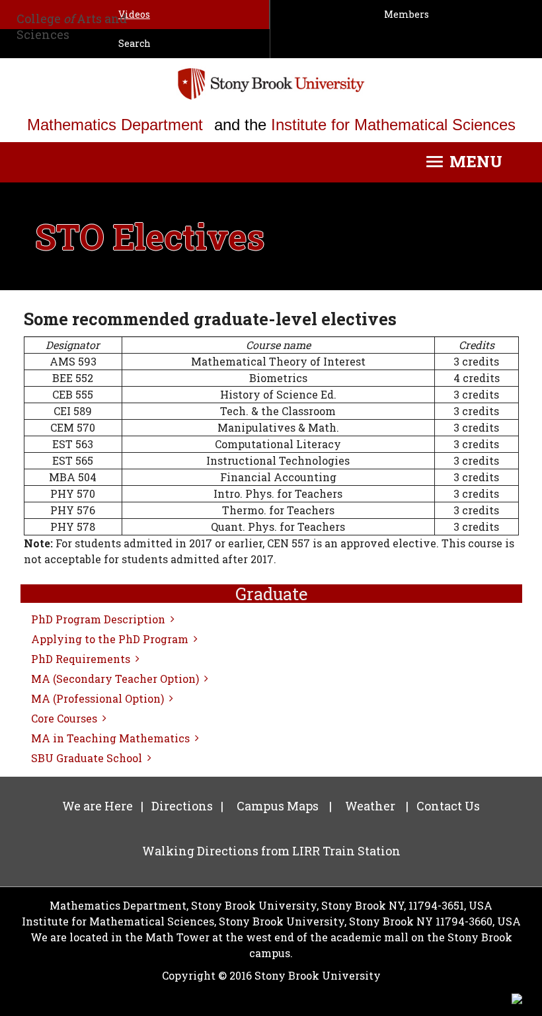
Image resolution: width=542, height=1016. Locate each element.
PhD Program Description (98, 619)
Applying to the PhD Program (109, 639)
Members (406, 14)
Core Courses (64, 718)
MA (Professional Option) (97, 698)
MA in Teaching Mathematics (110, 738)
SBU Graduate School (86, 758)
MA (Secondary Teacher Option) (115, 678)
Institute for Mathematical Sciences (393, 125)
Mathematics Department (115, 125)
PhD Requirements (80, 659)
